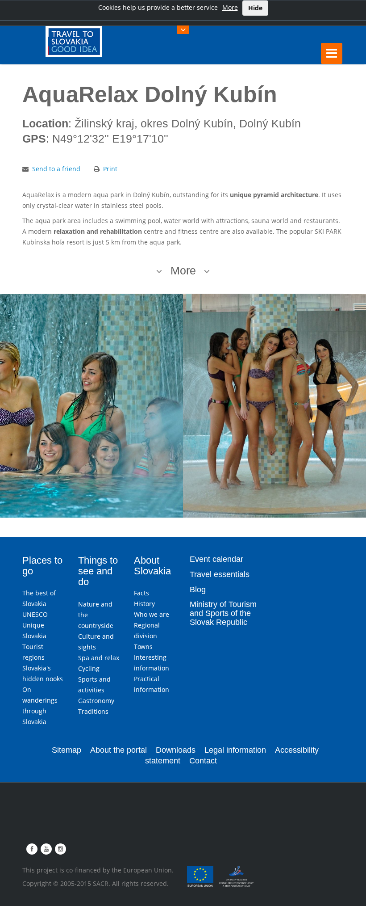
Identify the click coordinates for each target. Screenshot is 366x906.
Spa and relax (98, 657)
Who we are (151, 614)
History (144, 603)
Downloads (175, 750)
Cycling (89, 668)
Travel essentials (220, 574)
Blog (198, 589)
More (230, 7)
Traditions (93, 711)
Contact (203, 760)
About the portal (118, 750)
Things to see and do (98, 571)
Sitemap (66, 750)
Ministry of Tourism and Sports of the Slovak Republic (223, 613)
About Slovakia (152, 566)
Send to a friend (56, 168)
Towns (143, 646)
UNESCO (35, 614)
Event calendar (216, 559)
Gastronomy (96, 700)
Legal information (235, 750)
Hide (255, 8)
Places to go (42, 566)
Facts (141, 593)
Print (110, 168)
